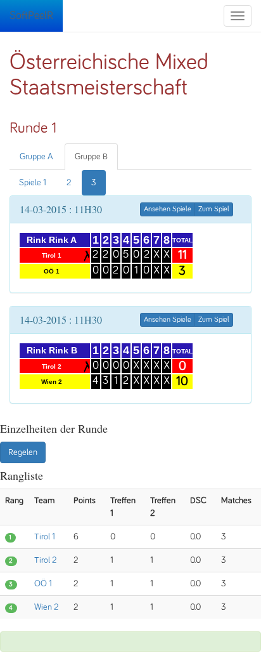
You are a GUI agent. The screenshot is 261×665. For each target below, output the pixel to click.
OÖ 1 (43, 583)
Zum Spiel (213, 209)
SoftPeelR (31, 16)
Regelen (22, 452)
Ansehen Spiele (167, 209)
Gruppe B (91, 156)
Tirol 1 (44, 536)
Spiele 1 (32, 182)
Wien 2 (46, 607)
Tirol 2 (45, 560)
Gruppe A (36, 156)
